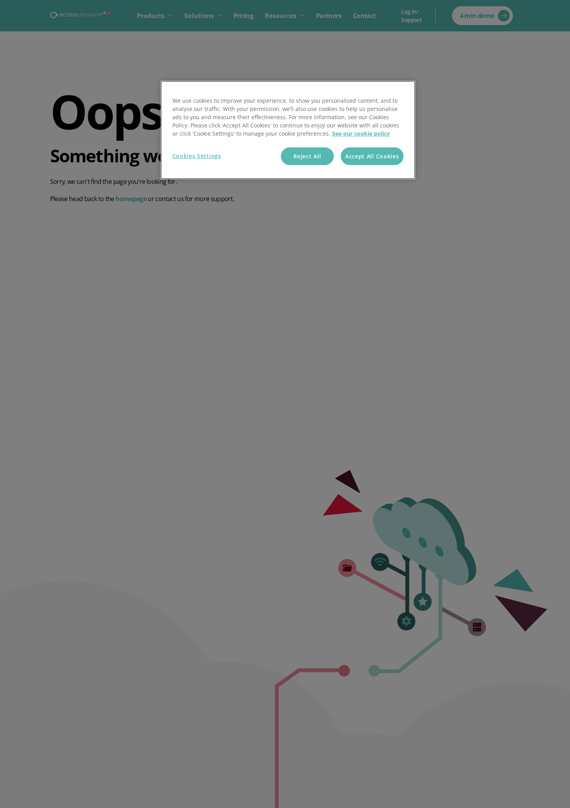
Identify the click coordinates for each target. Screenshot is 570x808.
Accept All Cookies (372, 156)
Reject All (307, 156)
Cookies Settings (196, 156)
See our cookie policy (361, 133)
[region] (288, 130)
